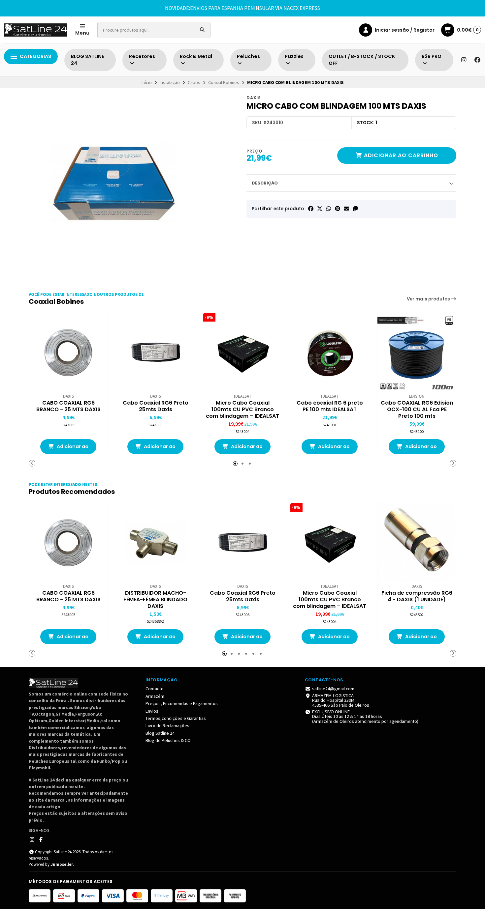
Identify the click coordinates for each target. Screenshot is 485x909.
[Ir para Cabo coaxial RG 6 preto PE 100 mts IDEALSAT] (329, 352)
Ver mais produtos (429, 299)
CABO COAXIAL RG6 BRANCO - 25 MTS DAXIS (68, 406)
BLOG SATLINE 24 (87, 60)
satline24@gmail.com (333, 688)
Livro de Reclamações (167, 725)
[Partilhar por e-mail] (346, 208)
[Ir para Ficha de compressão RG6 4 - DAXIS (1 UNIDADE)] (416, 542)
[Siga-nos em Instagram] (463, 60)
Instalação (170, 82)
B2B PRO (431, 56)
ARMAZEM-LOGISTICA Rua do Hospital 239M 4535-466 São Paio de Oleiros (340, 700)
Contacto (155, 688)
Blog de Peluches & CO (168, 740)
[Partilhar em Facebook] (310, 208)
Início (147, 82)
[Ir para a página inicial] (35, 30)
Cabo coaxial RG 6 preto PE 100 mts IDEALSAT (330, 406)
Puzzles (294, 56)
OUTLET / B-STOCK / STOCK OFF (362, 60)
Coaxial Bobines (223, 82)
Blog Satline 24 (160, 733)
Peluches (248, 56)
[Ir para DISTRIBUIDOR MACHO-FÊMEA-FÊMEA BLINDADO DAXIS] (155, 542)
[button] (355, 208)
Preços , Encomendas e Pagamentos (182, 703)
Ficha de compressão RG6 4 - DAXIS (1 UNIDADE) (416, 596)
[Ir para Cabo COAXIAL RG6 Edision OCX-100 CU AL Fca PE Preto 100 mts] (416, 352)
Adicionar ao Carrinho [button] (72, 448)
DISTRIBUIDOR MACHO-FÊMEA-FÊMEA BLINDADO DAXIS (155, 600)
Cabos (194, 82)
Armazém (155, 696)
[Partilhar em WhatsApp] (328, 208)
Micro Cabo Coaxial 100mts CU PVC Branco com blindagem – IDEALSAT (242, 409)
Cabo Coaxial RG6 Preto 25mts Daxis (155, 406)
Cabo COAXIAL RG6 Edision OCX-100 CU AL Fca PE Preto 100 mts (417, 409)
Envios (152, 711)
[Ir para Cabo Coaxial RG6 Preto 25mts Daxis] (155, 352)
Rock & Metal (196, 56)
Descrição (265, 183)
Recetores (142, 56)
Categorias (35, 56)
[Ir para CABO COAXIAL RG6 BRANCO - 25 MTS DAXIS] (68, 352)
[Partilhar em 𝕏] (319, 208)
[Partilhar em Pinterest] (337, 208)
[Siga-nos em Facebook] (477, 60)
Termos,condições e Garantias (176, 718)
